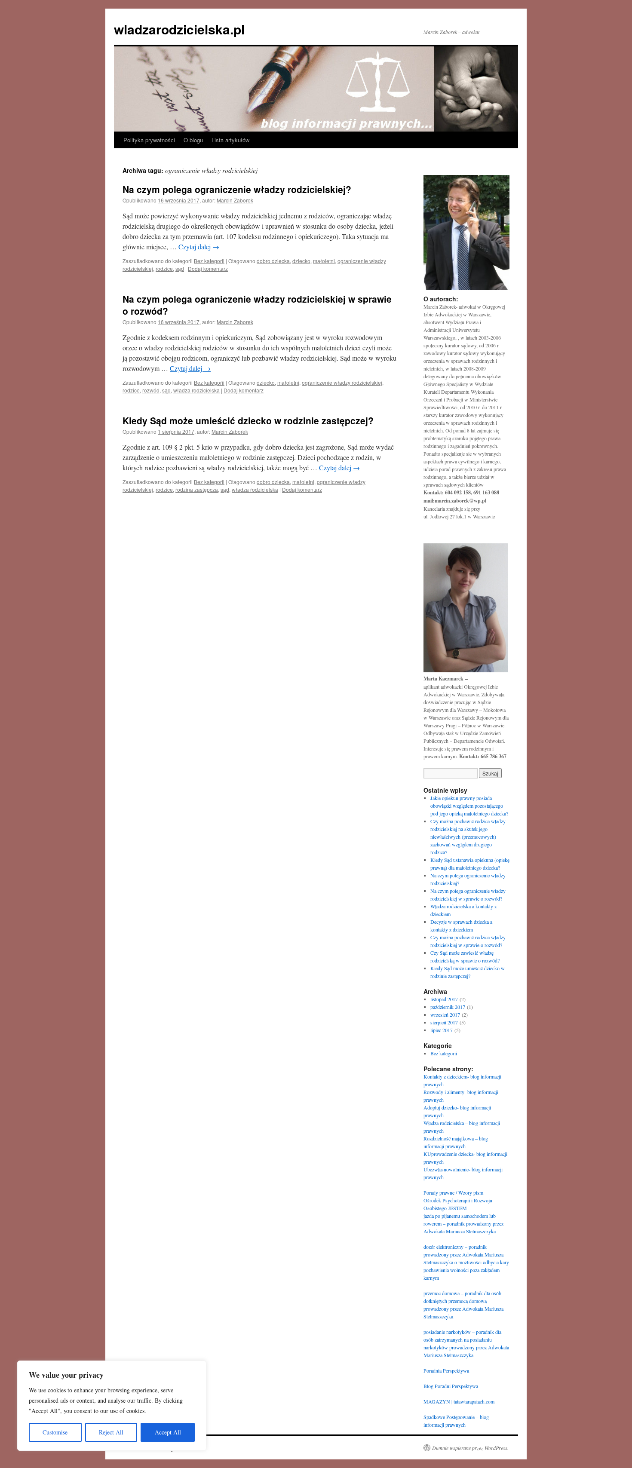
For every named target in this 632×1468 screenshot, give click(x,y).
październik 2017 (447, 1006)
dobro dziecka (273, 260)
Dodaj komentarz (208, 268)
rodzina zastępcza (196, 489)
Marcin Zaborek (235, 200)
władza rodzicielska (196, 390)
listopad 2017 (444, 999)
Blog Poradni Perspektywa (450, 1385)
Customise (55, 1432)
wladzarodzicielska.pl (179, 29)
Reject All (111, 1432)
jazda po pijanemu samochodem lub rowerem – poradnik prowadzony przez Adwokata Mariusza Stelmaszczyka (463, 1223)
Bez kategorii (209, 260)
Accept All (168, 1432)
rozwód (151, 390)
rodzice (164, 268)
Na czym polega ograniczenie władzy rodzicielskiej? (237, 189)
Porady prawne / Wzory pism (453, 1192)
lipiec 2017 (441, 1030)
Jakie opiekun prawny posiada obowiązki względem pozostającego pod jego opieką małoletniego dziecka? (469, 805)
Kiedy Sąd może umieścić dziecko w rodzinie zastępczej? (248, 420)
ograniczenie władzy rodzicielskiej (342, 382)
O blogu (193, 140)
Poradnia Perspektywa (446, 1370)
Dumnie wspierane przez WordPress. (470, 1447)
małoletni (324, 260)
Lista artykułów (230, 140)
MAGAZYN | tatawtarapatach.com (458, 1401)
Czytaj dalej (198, 246)
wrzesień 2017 (445, 1014)
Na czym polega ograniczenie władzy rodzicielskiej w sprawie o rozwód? (257, 304)
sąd (179, 268)
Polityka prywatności (149, 140)
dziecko (301, 260)
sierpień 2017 (444, 1022)
